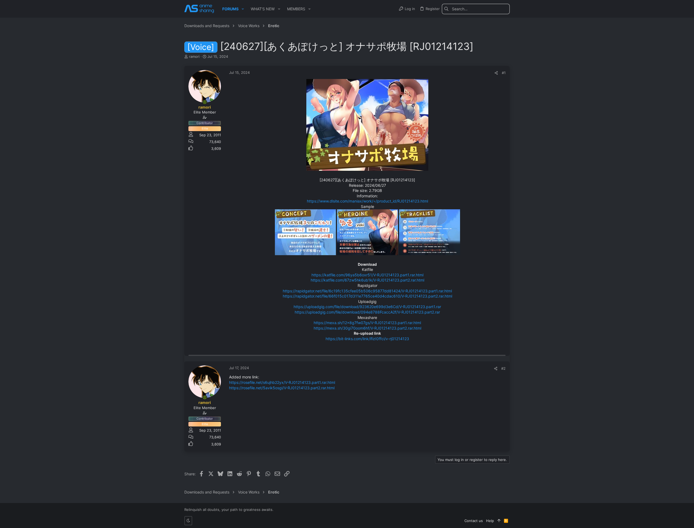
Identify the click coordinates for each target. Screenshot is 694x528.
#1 (504, 73)
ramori (194, 56)
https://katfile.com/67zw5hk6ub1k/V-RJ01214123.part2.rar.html (367, 280)
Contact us (473, 520)
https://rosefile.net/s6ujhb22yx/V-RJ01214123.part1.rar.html (282, 382)
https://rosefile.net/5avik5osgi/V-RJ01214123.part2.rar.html (282, 387)
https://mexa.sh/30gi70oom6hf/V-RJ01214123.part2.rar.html (367, 328)
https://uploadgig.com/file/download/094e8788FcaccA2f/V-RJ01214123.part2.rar (367, 312)
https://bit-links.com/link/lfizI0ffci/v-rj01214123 (367, 338)
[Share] (496, 72)
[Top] (499, 521)
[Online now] (204, 102)
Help (490, 520)
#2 (503, 368)
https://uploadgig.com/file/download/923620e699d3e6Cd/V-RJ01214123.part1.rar (367, 306)
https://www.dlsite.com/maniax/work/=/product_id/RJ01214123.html (367, 201)
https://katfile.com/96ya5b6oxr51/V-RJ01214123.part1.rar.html (367, 275)
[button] (242, 9)
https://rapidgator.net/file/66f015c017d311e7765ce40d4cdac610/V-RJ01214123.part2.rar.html (367, 296)
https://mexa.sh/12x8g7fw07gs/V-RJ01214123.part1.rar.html (367, 322)
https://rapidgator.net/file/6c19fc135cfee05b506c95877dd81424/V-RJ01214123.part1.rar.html (367, 291)
